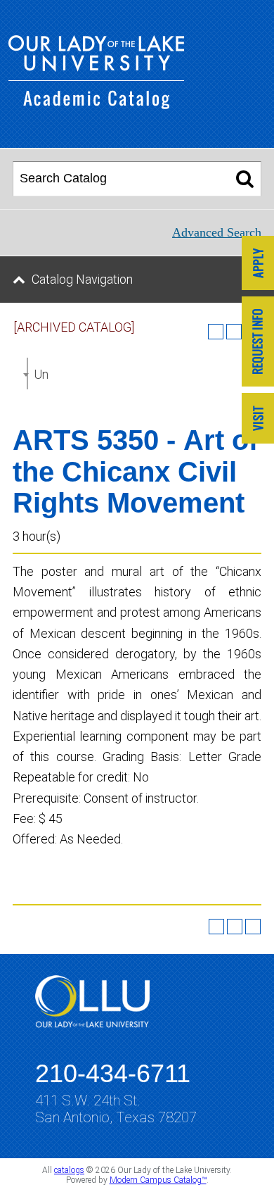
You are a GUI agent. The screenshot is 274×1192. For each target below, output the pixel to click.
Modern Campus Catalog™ (158, 1180)
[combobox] (27, 373)
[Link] (258, 264)
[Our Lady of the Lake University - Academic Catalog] (96, 104)
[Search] (244, 178)
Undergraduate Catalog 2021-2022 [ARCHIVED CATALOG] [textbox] (41, 374)
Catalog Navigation (82, 279)
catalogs (69, 1170)
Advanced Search (216, 232)
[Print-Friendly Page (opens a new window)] (234, 926)
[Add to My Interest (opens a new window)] (215, 331)
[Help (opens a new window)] (253, 926)
